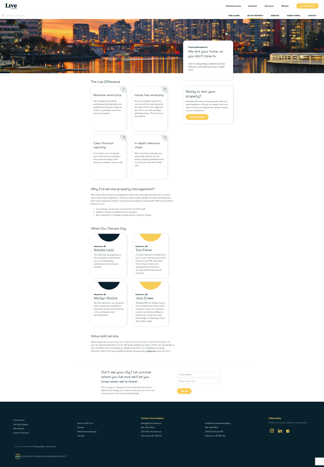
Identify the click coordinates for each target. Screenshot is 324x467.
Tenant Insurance (21, 433)
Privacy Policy (38, 446)
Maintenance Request (87, 432)
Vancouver (269, 6)
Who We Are (18, 429)
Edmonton (252, 6)
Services (275, 16)
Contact (312, 16)
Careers (80, 427)
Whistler (285, 6)
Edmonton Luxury (233, 6)
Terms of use (51, 446)
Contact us (150, 351)
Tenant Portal (293, 16)
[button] (307, 6)
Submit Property (197, 117)
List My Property (255, 16)
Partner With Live (85, 423)
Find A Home (234, 16)
